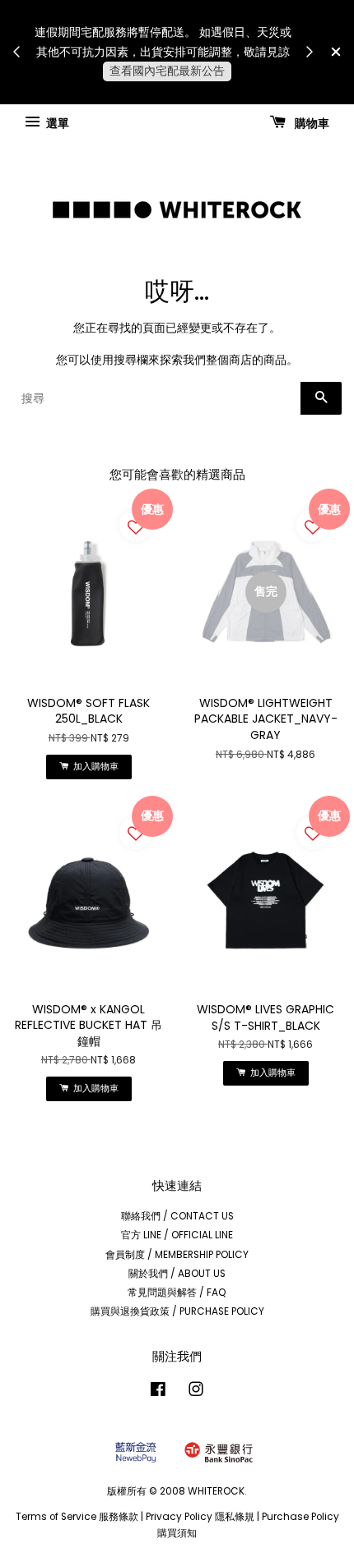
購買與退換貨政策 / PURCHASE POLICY (177, 1311)
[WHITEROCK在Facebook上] (158, 1392)
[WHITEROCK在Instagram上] (196, 1392)
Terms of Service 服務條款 (77, 1516)
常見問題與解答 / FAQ (177, 1292)
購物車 (310, 122)
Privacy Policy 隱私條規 (200, 1516)
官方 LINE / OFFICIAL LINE (177, 1235)
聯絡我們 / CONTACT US (177, 1216)
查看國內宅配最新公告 (167, 70)
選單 (56, 122)
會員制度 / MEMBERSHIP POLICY (177, 1254)
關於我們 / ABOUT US (177, 1273)
